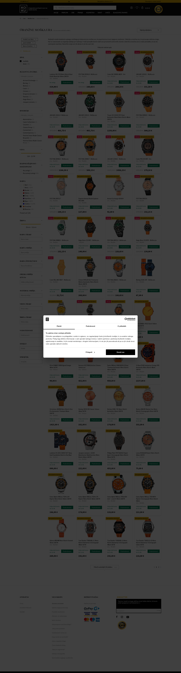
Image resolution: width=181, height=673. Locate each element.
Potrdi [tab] (59, 326)
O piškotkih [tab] (122, 326)
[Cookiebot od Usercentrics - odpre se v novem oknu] (126, 319)
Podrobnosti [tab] (90, 326)
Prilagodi (89, 352)
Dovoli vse (120, 352)
